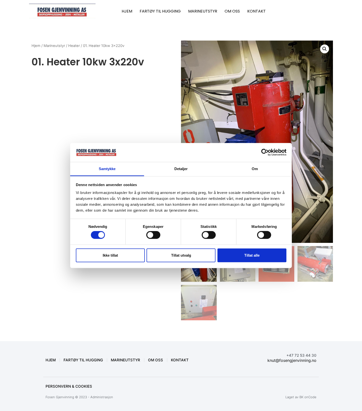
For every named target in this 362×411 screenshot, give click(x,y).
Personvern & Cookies (69, 386)
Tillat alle (252, 255)
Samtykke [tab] (107, 169)
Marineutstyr (54, 46)
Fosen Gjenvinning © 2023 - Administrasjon (79, 397)
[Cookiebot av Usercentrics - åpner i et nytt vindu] (264, 152)
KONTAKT (256, 11)
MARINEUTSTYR (202, 11)
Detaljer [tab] (181, 169)
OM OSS (232, 11)
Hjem (36, 46)
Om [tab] (255, 169)
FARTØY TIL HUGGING (160, 11)
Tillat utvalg (181, 255)
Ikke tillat (110, 255)
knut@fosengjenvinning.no (291, 360)
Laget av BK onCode (300, 397)
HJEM (127, 11)
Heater (74, 46)
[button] (324, 48)
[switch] (153, 235)
